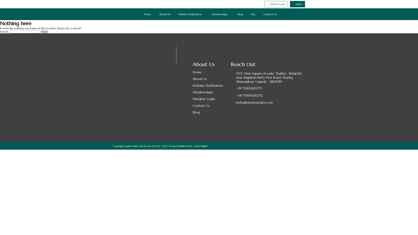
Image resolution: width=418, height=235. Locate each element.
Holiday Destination (190, 14)
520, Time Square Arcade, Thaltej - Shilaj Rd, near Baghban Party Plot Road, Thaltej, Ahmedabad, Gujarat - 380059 (269, 77)
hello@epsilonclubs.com (254, 103)
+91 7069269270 (249, 88)
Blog (240, 14)
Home (147, 14)
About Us (164, 14)
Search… (5, 31)
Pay (253, 14)
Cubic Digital (200, 146)
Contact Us (270, 14)
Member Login (204, 99)
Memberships (220, 14)
